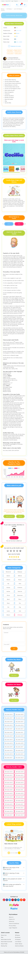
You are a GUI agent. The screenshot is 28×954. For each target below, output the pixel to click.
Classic (8, 615)
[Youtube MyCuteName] (24, 900)
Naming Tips (4, 946)
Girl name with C (9, 775)
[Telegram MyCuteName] (18, 900)
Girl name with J (19, 786)
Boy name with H (19, 725)
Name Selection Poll (6, 939)
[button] (24, 154)
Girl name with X (19, 811)
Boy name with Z (19, 757)
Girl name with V (19, 807)
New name (14, 675)
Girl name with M (9, 793)
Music (8, 603)
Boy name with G (9, 725)
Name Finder (4, 943)
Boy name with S (8, 746)
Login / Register (14, 1)
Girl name (10, 50)
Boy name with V (19, 750)
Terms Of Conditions (14, 923)
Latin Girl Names (18, 8)
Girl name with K (8, 789)
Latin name (10, 53)
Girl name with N (19, 793)
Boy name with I (8, 728)
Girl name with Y (9, 815)
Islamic (8, 575)
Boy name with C (9, 718)
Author (8, 591)
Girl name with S (8, 804)
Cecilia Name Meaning (10, 79)
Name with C (18, 50)
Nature (8, 579)
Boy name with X (19, 754)
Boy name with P (19, 739)
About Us (11, 917)
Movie (8, 595)
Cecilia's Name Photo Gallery (11, 81)
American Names (19, 946)
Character (20, 595)
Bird (20, 583)
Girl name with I (8, 786)
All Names (20, 615)
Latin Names (18, 941)
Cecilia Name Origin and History (12, 83)
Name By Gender (8, 99)
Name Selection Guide (6, 941)
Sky (8, 583)
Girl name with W (9, 811)
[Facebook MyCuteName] (7, 900)
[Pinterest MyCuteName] (12, 900)
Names (3, 1)
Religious (20, 571)
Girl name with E (8, 778)
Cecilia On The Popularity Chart (12, 88)
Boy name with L (19, 732)
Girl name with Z (19, 815)
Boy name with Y (9, 757)
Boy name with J (19, 728)
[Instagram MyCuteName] (4, 900)
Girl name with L (19, 789)
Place (20, 599)
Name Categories (9, 92)
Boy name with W (9, 754)
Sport (8, 599)
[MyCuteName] (5, 4)
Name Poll (8, 1)
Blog (5, 101)
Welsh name (18, 53)
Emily (19, 224)
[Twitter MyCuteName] (9, 900)
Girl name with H (19, 782)
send (14, 648)
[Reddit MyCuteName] (21, 900)
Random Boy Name (9, 95)
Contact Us (12, 919)
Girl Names (9, 8)
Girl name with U (9, 807)
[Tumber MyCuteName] (15, 900)
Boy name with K (8, 732)
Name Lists (4, 935)
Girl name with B (19, 771)
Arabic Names (18, 943)
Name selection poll (9, 90)
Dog (20, 607)
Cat (8, 607)
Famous (8, 587)
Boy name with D (19, 718)
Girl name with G (9, 782)
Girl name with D (19, 775)
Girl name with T (19, 804)
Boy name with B (19, 714)
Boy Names (17, 937)
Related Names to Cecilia (11, 85)
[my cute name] (14, 906)
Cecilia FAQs (7, 102)
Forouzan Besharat (13, 57)
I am (14, 537)
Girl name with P (19, 796)
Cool (20, 611)
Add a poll (8, 516)
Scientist (20, 587)
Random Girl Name (9, 97)
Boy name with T (19, 746)
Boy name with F (19, 721)
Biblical (20, 575)
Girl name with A (9, 771)
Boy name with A (9, 714)
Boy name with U (9, 750)
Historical (8, 571)
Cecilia (3, 10)
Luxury (8, 611)
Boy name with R (19, 743)
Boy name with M (9, 736)
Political (20, 591)
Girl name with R (19, 800)
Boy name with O (9, 739)
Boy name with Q (9, 743)
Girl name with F (19, 778)
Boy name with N (19, 736)
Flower (20, 579)
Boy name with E (8, 721)
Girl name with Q (9, 800)
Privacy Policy (12, 925)
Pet (20, 603)
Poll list (20, 516)
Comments (7, 94)
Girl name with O (9, 796)
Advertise (11, 921)
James (8, 224)
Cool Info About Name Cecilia (11, 86)
